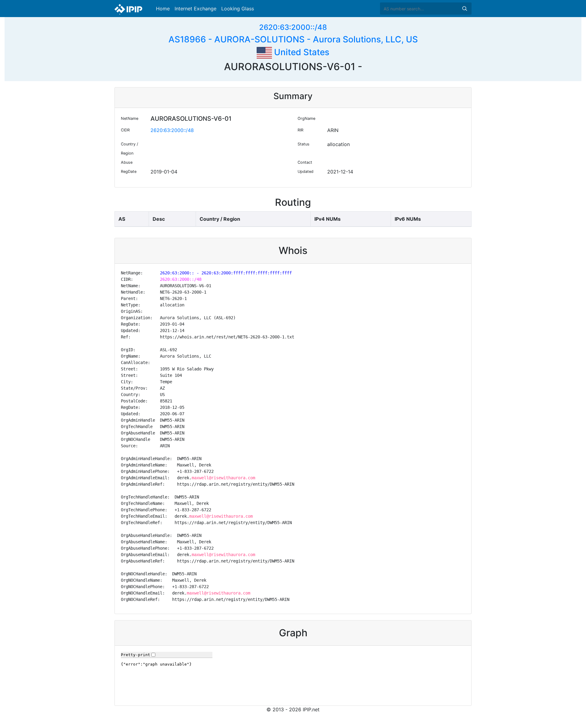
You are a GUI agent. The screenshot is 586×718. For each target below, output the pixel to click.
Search (464, 8)
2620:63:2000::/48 (293, 27)
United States (300, 52)
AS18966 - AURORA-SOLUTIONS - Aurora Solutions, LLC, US (293, 39)
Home (163, 8)
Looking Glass (237, 8)
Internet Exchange (195, 8)
